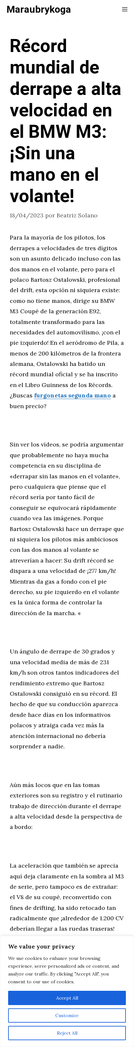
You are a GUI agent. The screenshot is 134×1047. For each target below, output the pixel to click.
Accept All (67, 998)
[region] (67, 991)
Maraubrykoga (39, 10)
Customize (67, 1015)
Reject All (67, 1033)
